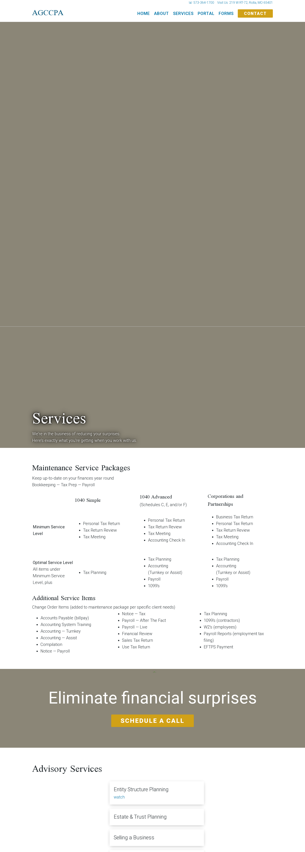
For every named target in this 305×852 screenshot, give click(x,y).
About (161, 13)
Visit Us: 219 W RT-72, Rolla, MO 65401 (245, 3)
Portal (206, 13)
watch (119, 797)
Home (143, 13)
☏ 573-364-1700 (201, 3)
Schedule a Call (152, 720)
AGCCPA (47, 13)
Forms (226, 13)
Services (183, 13)
